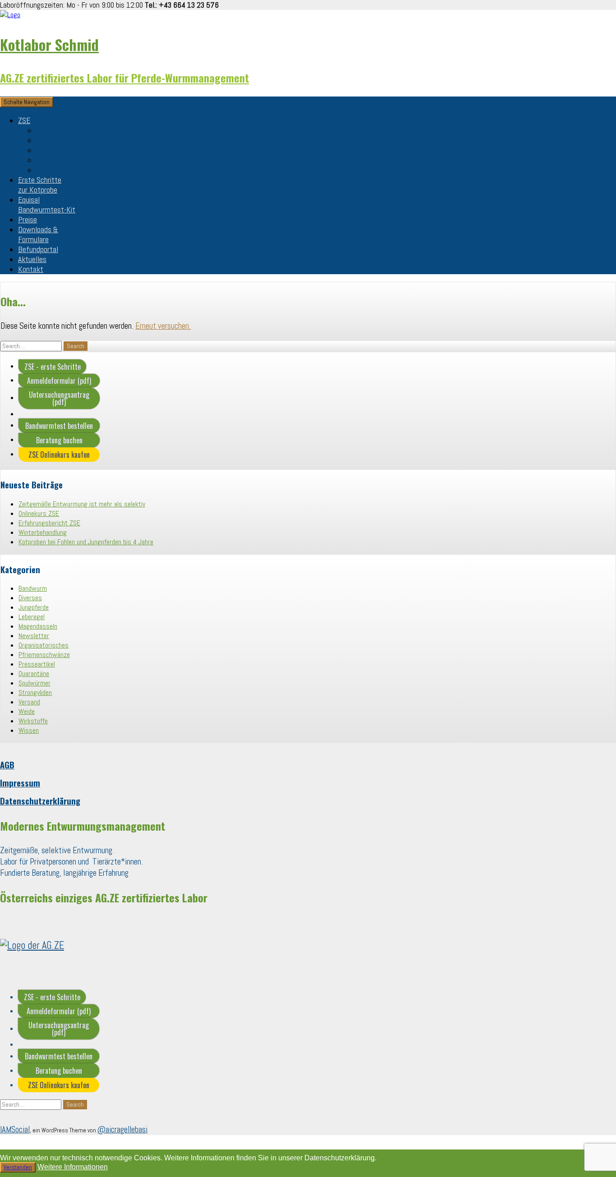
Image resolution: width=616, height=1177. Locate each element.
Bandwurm (32, 588)
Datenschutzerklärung (40, 801)
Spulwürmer (34, 683)
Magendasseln (37, 626)
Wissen (28, 730)
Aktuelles (32, 259)
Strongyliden (35, 692)
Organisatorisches (43, 645)
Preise (27, 220)
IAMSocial (15, 1129)
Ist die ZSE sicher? (64, 160)
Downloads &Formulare (38, 234)
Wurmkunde (54, 140)
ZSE (24, 120)
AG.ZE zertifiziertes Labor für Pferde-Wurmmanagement (124, 77)
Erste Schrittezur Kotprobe (39, 185)
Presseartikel (36, 664)
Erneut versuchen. (163, 325)
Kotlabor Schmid (49, 44)
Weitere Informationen (72, 1167)
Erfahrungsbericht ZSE (49, 523)
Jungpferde (33, 607)
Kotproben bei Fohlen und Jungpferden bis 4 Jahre (85, 542)
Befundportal (38, 249)
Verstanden (18, 1167)
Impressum (20, 783)
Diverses (30, 597)
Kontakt (30, 269)
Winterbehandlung (42, 532)
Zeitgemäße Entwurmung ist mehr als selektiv (81, 504)
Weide (26, 711)
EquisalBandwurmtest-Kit (46, 205)
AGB (7, 765)
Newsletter (33, 635)
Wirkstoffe (33, 721)
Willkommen (54, 130)
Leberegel (31, 616)
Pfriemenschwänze (44, 654)
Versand (29, 702)
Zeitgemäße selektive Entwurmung (89, 150)
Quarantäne (33, 673)
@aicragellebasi (122, 1129)
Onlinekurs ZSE (58, 170)
